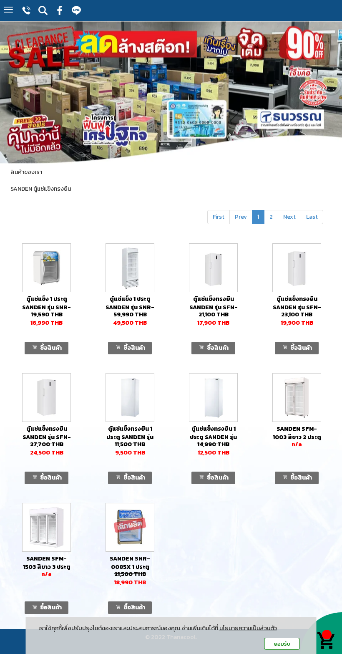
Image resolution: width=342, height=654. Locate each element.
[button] (25, 92)
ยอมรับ (282, 644)
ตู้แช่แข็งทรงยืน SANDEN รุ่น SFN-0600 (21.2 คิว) (297, 307)
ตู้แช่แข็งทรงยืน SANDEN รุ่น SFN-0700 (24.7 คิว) (47, 437)
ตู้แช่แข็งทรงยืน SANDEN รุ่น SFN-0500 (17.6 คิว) (213, 307)
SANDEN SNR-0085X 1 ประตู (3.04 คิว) (130, 567)
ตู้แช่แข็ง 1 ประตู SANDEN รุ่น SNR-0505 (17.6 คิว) (130, 307)
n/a (297, 444)
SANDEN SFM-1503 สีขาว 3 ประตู (46, 562)
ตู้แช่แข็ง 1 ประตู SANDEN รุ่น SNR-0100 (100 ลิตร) (46, 307)
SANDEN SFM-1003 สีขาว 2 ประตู (297, 433)
